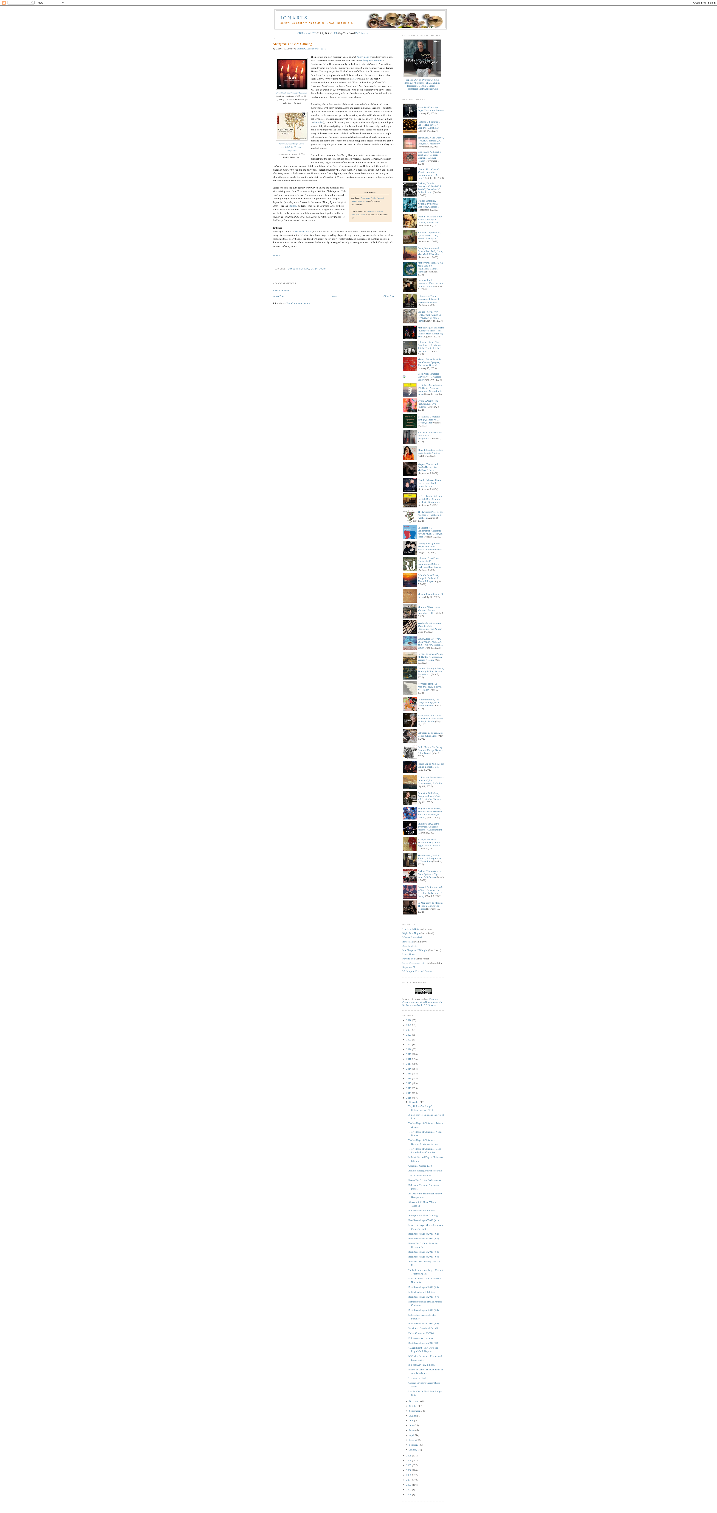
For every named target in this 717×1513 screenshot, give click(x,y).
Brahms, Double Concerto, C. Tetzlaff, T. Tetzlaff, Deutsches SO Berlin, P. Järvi (430, 188)
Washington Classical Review (417, 971)
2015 (409, 1073)
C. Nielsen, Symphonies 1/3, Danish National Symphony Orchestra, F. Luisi (430, 389)
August (413, 1415)
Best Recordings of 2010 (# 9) (423, 1323)
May (412, 1430)
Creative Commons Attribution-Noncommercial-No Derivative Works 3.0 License (422, 1002)
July (411, 1420)
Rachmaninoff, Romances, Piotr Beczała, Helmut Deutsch (430, 283)
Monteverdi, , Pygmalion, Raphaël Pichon (430, 267)
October (413, 1406)
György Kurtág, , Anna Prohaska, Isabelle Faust (430, 546)
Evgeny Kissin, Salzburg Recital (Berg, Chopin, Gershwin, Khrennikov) (430, 499)
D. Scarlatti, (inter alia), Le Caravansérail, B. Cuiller (430, 780)
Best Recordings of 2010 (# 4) (423, 1251)
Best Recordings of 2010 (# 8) (423, 1310)
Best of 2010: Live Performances (424, 1180)
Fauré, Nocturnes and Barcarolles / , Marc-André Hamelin (430, 251)
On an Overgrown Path (413, 963)
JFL (336, 33)
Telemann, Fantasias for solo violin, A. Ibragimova (429, 435)
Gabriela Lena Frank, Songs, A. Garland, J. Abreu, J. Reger (428, 578)
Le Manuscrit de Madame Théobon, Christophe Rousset (430, 905)
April (412, 1435)
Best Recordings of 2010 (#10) (423, 1342)
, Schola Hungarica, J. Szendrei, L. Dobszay (429, 124)
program (371, 60)
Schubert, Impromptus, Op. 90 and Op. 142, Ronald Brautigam (429, 235)
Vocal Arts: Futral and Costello (423, 1328)
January (413, 1449)
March (412, 1440)
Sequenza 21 (408, 967)
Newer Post (278, 296)
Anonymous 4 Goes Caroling (292, 43)
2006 (409, 1470)
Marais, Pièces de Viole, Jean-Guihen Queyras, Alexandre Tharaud (430, 362)
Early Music (318, 269)
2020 (409, 1049)
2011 (409, 1093)
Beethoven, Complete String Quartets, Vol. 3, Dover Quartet (429, 419)
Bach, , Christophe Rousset (431, 109)
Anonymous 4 (364, 56)
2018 (409, 1059)
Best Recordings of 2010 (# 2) (423, 1233)
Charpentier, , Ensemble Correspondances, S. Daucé (429, 173)
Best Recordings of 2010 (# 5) (423, 1256)
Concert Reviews (298, 269)
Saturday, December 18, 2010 (311, 48)
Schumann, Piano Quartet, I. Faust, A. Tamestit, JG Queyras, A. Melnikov (431, 140)
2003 (409, 1484)
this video (318, 122)
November (414, 1401)
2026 (409, 1020)
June (412, 1425)
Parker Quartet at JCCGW (421, 1333)
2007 (409, 1465)
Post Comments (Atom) (298, 303)
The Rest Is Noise (411, 929)
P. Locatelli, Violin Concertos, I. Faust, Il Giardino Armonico (428, 299)
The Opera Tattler (303, 231)
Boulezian (407, 941)
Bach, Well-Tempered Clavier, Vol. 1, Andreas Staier (429, 376)
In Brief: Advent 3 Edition (421, 1292)
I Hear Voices (408, 954)
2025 (409, 1025)
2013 (409, 1083)
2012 (409, 1088)
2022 (409, 1039)
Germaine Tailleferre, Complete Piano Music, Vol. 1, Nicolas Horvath (429, 796)
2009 (409, 1455)
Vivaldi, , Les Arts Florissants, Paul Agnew (430, 625)
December (414, 1102)
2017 (409, 1063)
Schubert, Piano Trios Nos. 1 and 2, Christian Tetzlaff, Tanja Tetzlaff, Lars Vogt (429, 346)
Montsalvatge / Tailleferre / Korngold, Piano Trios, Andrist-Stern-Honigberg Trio (431, 332)
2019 (409, 1054)
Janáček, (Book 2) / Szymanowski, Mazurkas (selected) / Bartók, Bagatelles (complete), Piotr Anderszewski (422, 84)
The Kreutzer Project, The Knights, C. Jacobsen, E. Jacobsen (430, 514)
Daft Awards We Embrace (420, 1338)
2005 (409, 1475)
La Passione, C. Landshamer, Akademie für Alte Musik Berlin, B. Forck (430, 532)
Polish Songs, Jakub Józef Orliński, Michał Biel (431, 765)
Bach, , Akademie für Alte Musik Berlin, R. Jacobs (430, 718)
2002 (409, 1489)
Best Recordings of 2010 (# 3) (423, 1238)
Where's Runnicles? (412, 937)
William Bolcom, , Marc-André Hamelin (429, 702)
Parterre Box (408, 958)
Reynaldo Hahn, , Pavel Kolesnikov (430, 686)
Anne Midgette (410, 946)
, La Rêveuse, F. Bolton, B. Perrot (429, 316)
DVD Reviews (362, 33)
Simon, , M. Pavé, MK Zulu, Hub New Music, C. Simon (430, 643)
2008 (409, 1460)
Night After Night (411, 933)
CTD (314, 33)
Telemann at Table (417, 1378)
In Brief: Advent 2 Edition (421, 1364)
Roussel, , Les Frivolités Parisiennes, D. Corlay (430, 891)
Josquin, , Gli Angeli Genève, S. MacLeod (430, 219)
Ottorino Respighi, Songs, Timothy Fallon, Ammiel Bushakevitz (431, 671)
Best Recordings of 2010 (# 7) (423, 1296)
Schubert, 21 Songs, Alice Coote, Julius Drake (430, 734)
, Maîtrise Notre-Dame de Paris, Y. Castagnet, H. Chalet (430, 813)
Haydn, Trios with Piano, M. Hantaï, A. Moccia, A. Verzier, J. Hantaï (430, 656)
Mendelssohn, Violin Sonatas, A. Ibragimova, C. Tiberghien (429, 858)
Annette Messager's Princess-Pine (425, 1170)
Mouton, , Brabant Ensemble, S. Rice (429, 610)
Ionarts (294, 17)
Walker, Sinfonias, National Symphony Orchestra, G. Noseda (428, 203)
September (414, 1410)
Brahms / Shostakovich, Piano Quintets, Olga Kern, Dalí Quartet (430, 874)
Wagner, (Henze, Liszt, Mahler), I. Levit (428, 467)
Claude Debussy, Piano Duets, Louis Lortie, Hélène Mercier (429, 483)
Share (276, 255)
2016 (409, 1068)
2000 (409, 1494)
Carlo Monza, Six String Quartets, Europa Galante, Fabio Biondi (430, 750)
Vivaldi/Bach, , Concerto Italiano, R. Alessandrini (430, 826)
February (414, 1444)
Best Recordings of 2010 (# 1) (423, 1220)
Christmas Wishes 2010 (420, 1165)
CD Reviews (303, 33)
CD (354, 78)
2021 (409, 1044)
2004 (409, 1479)
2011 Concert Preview (419, 1175)
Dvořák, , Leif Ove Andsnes (428, 403)
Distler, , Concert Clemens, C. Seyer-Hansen (430, 156)
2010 (409, 1097)
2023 (409, 1034)
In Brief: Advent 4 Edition (421, 1210)
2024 (409, 1030)
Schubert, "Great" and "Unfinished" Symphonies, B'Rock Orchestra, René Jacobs (429, 562)
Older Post (389, 296)
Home (334, 296)
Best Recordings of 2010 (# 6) (423, 1287)
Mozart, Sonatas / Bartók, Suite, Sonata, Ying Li (430, 451)
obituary (292, 205)
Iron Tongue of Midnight (415, 950)
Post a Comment (281, 290)
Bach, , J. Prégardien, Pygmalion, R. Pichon (429, 842)
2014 (409, 1078)
